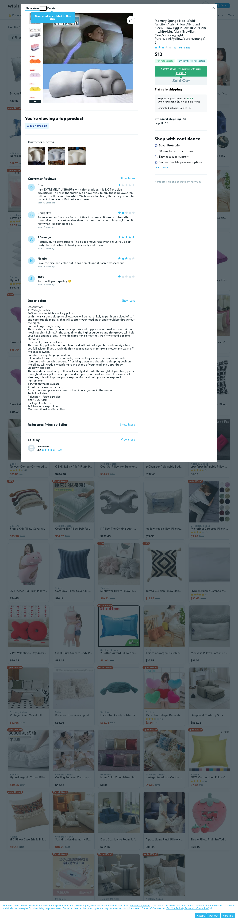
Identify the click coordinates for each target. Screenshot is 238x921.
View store (128, 439)
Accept (201, 915)
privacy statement (140, 905)
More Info (228, 915)
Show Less (128, 300)
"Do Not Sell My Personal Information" (187, 908)
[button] (213, 8)
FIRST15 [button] (181, 73)
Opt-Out (213, 915)
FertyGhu (43, 446)
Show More (127, 178)
